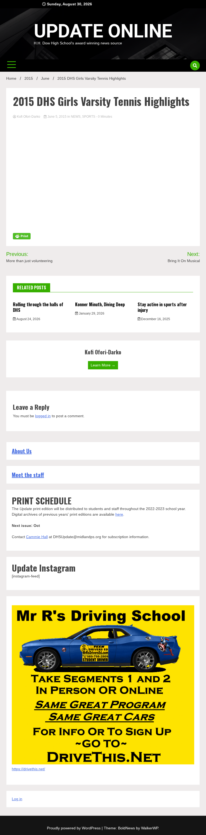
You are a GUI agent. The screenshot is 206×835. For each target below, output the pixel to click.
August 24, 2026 (28, 319)
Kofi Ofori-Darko (28, 116)
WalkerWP (149, 828)
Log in (17, 799)
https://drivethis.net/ (28, 769)
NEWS (75, 116)
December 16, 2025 (155, 319)
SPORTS (88, 116)
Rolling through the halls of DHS (38, 307)
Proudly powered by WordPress (74, 828)
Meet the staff (28, 475)
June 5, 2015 (57, 116)
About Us (22, 451)
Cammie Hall (37, 537)
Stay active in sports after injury (162, 307)
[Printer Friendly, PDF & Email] (22, 236)
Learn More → (103, 365)
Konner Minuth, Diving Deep (100, 304)
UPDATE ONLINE (103, 31)
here (119, 514)
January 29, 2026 (91, 313)
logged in (43, 416)
